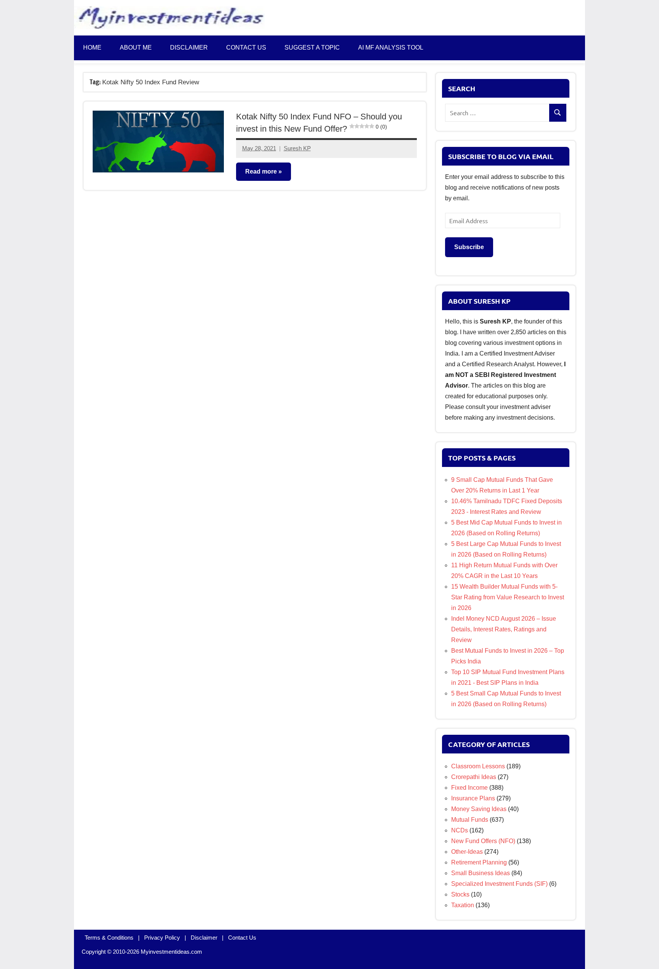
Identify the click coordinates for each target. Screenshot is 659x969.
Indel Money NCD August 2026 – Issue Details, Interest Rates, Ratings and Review (503, 629)
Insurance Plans (473, 798)
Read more (261, 171)
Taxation (462, 905)
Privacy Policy (162, 937)
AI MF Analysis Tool (390, 47)
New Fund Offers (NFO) (483, 841)
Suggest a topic (312, 47)
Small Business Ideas (480, 873)
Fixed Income (469, 787)
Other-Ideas (467, 851)
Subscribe (469, 247)
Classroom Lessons (478, 766)
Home (92, 47)
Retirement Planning (479, 862)
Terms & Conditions (109, 937)
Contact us (246, 47)
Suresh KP (297, 148)
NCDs (459, 830)
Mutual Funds (469, 819)
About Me (136, 47)
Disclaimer (189, 47)
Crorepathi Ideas (473, 777)
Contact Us (242, 937)
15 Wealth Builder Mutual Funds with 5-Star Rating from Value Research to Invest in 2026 (507, 597)
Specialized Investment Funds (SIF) (499, 883)
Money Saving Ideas (478, 809)
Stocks (460, 894)
